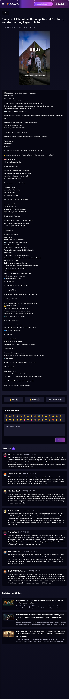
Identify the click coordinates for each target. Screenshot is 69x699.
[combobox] (61, 4)
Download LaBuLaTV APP (43, 4)
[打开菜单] (3, 4)
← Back (5, 13)
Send (60, 440)
